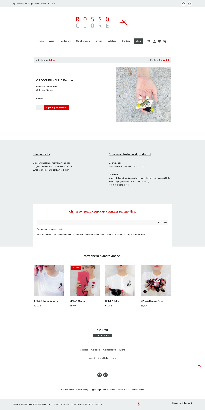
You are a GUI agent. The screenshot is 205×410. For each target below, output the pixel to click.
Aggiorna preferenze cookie (103, 390)
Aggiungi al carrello (56, 107)
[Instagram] (189, 3)
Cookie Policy (82, 390)
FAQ (148, 41)
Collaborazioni (83, 41)
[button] (120, 96)
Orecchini (164, 60)
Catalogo (112, 41)
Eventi (99, 41)
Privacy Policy (67, 390)
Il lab (113, 358)
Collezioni (66, 41)
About (52, 41)
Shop (138, 41)
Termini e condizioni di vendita (130, 390)
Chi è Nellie (103, 358)
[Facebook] (183, 3)
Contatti (126, 41)
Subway (52, 60)
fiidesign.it (187, 403)
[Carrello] (164, 41)
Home (41, 41)
